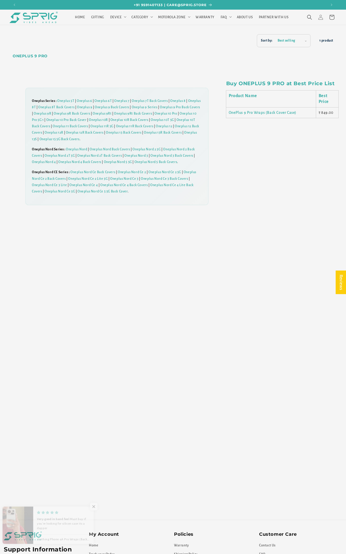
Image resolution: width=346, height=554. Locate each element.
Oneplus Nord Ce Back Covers (92, 172)
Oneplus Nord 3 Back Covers (171, 155)
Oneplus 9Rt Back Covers (133, 113)
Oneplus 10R (98, 120)
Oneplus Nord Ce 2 (132, 172)
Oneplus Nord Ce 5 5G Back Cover (103, 191)
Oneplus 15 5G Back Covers (60, 139)
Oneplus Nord (76, 149)
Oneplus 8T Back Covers (56, 107)
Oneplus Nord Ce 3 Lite (49, 185)
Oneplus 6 (84, 101)
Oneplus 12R (54, 132)
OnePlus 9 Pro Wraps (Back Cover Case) (262, 113)
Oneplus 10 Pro (166, 113)
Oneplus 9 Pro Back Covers (180, 107)
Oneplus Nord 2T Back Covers (99, 155)
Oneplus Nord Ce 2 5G (164, 172)
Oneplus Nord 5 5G (118, 162)
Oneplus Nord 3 (136, 155)
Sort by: (266, 40)
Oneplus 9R (42, 113)
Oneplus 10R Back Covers (129, 120)
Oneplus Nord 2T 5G (60, 155)
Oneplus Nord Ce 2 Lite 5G (88, 179)
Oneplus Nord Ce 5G (60, 191)
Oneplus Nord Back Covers (110, 149)
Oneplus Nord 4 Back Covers (79, 162)
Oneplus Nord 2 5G (146, 149)
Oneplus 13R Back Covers (163, 132)
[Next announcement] (331, 5)
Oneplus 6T (103, 101)
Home (93, 545)
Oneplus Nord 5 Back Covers (155, 162)
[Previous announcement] (14, 5)
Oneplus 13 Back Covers (123, 132)
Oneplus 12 (164, 126)
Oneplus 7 (121, 101)
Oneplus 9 (84, 107)
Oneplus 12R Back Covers (85, 132)
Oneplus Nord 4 (44, 162)
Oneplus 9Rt (102, 113)
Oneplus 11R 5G (101, 126)
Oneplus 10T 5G (162, 120)
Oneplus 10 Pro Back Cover (66, 120)
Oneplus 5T (65, 101)
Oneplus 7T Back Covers (150, 101)
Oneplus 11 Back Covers (70, 126)
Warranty (181, 545)
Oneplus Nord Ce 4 (83, 185)
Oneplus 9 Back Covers (112, 107)
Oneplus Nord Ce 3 (124, 179)
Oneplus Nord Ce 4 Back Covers (124, 185)
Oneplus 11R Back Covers (134, 126)
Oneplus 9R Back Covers (72, 113)
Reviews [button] (341, 282)
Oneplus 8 (177, 101)
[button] (118, 17)
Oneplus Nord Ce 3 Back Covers (164, 179)
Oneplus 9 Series (145, 107)
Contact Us (267, 545)
